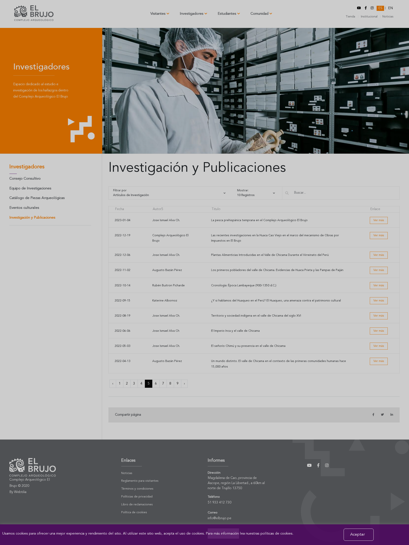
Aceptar (357, 534)
